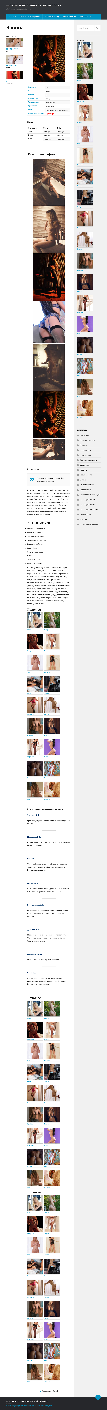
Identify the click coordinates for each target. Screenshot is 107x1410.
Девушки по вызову (87, 440)
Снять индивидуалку (14, 1406)
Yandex (9, 1404)
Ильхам (46, 714)
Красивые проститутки (88, 460)
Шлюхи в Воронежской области (34, 5)
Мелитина (30, 714)
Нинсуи (46, 630)
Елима (29, 693)
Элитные (83, 519)
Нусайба (30, 735)
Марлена (47, 799)
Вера (45, 778)
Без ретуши (84, 435)
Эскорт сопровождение (89, 524)
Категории (84, 17)
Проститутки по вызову (89, 509)
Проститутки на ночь (88, 500)
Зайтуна (46, 693)
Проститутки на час (87, 505)
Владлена (30, 651)
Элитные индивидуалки (30, 17)
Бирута (46, 735)
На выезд (83, 470)
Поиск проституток (87, 485)
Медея (46, 757)
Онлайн (83, 480)
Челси (29, 672)
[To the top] (98, 1397)
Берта (29, 630)
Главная (12, 17)
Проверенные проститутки (90, 495)
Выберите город (52, 17)
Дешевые (83, 445)
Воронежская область (32, 1406)
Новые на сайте (86, 475)
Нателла (47, 672)
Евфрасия (30, 757)
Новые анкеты (69, 17)
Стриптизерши (85, 514)
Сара (28, 799)
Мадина (46, 651)
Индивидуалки (85, 450)
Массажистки (85, 465)
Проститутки (46, 1406)
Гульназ (29, 778)
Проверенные (85, 490)
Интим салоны (85, 455)
